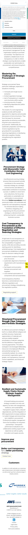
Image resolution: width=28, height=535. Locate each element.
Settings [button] (19, 18)
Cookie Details (5, 42)
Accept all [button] (14, 34)
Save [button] (14, 30)
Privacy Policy (15, 42)
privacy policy (16, 17)
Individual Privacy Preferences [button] (14, 37)
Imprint (23, 42)
